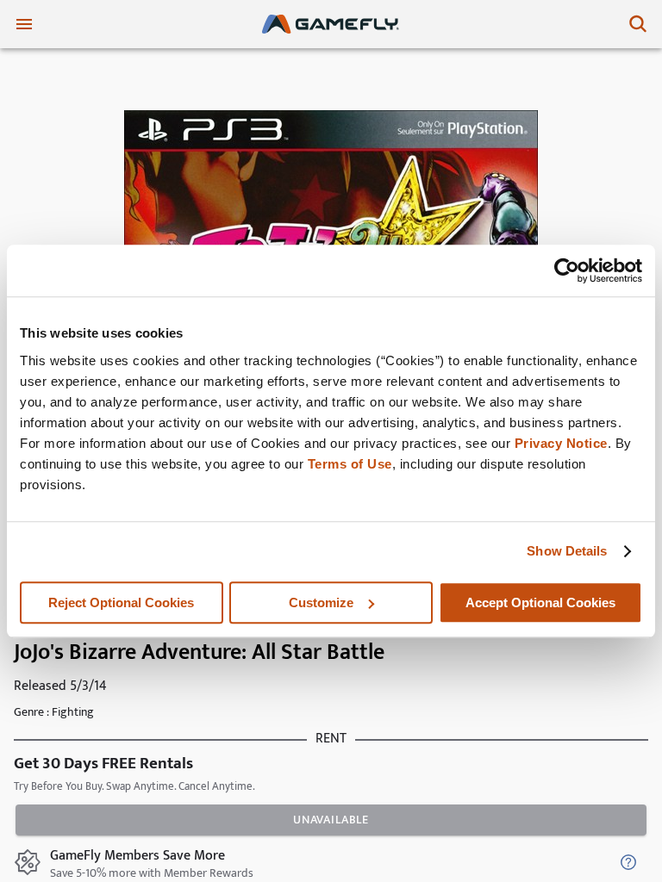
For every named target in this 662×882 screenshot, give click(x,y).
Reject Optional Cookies (121, 602)
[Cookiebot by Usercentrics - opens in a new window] (566, 270)
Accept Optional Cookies (540, 602)
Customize (321, 602)
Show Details (567, 550)
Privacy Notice (561, 443)
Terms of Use (350, 464)
